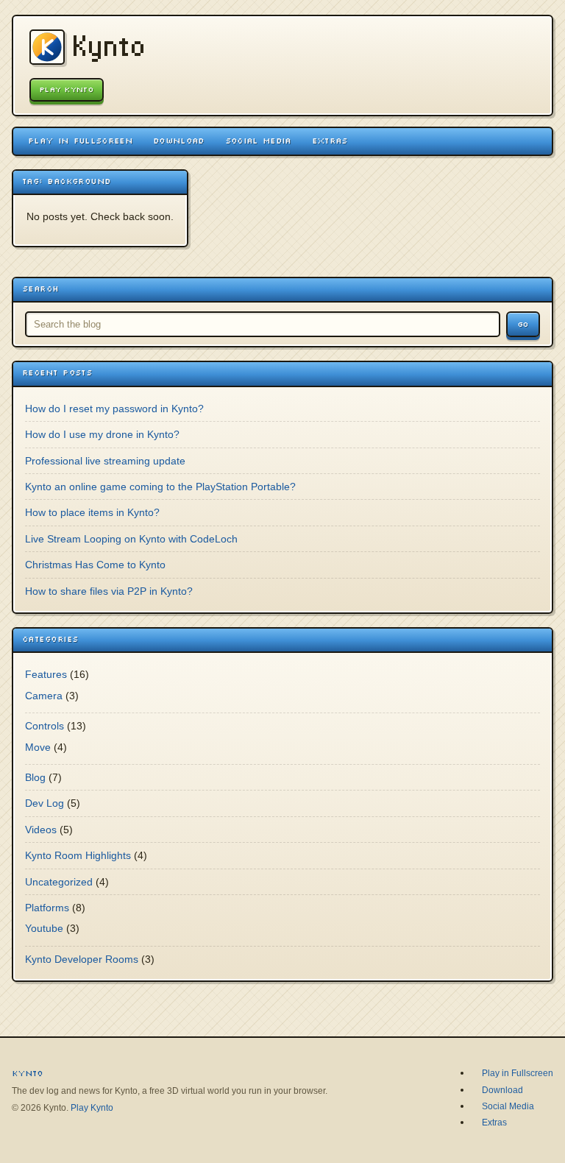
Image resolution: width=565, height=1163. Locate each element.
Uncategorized (59, 882)
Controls (44, 726)
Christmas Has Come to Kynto (95, 564)
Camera (44, 695)
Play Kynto (66, 89)
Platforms (47, 907)
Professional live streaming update (105, 461)
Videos (41, 829)
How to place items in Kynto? (92, 512)
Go (523, 324)
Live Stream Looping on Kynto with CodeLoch (131, 539)
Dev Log (44, 803)
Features (46, 674)
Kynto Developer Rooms (81, 959)
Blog (35, 777)
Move (38, 747)
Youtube (44, 928)
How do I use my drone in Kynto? (102, 434)
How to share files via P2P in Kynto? (109, 591)
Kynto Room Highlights (78, 855)
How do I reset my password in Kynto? (114, 408)
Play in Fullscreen (80, 140)
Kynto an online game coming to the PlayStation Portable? (160, 486)
